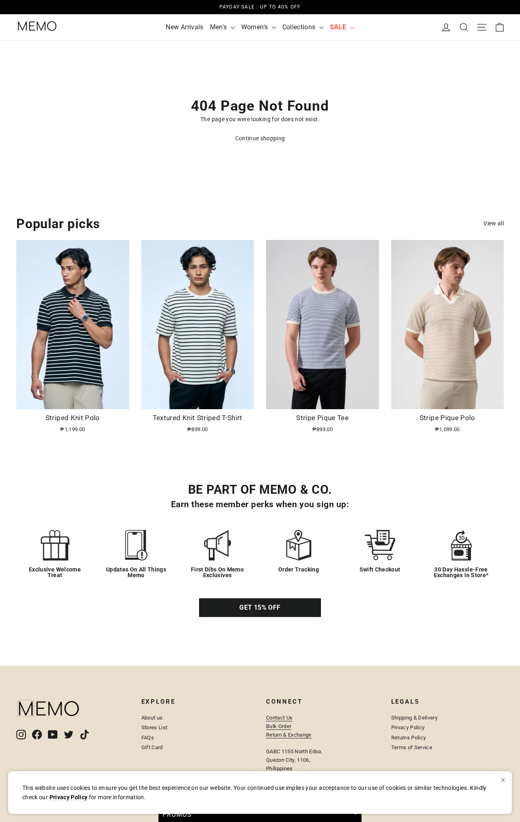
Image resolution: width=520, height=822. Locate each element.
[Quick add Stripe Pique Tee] (368, 400)
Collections (299, 27)
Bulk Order (278, 726)
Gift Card (152, 747)
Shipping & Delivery (414, 718)
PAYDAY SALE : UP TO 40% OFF (260, 7)
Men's (219, 27)
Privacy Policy (408, 727)
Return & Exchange (289, 735)
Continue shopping (260, 138)
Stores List (154, 727)
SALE (339, 27)
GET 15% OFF (259, 607)
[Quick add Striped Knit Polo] (118, 400)
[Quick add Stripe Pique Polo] (493, 400)
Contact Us (279, 718)
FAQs (147, 738)
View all (493, 223)
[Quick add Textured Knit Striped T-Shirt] (243, 400)
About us (152, 718)
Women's (255, 27)
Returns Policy (408, 738)
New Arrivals (184, 27)
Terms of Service (412, 747)
